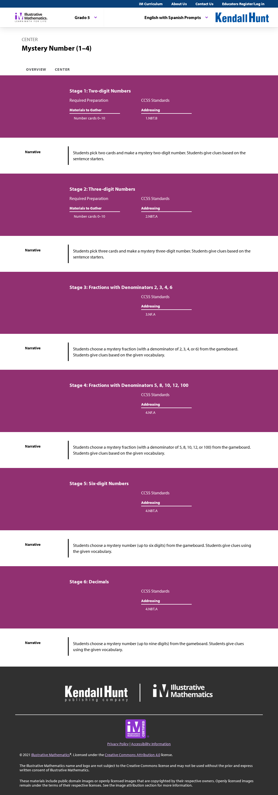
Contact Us (204, 3)
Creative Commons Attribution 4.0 (132, 754)
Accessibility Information (151, 743)
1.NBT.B (151, 118)
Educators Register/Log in (243, 3)
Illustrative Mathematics (50, 754)
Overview (36, 69)
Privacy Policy (118, 743)
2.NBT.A (152, 216)
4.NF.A (151, 412)
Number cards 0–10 (89, 118)
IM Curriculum (151, 3)
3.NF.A (151, 314)
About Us (179, 3)
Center (62, 69)
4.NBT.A (152, 511)
